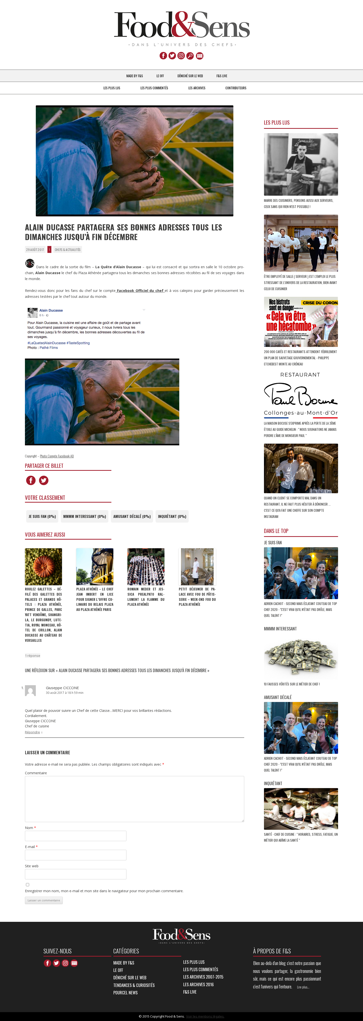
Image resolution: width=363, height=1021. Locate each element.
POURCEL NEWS (125, 992)
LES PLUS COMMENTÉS (154, 87)
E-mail (31, 846)
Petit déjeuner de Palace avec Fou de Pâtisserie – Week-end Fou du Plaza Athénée (197, 596)
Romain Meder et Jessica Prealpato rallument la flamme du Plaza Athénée (145, 596)
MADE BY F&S (134, 75)
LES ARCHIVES (196, 87)
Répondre (32, 732)
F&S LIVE (222, 75)
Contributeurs (235, 87)
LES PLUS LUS (111, 87)
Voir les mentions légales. (205, 1016)
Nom (30, 827)
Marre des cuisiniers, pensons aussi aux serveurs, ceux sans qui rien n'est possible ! (298, 203)
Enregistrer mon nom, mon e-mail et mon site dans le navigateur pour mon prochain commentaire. (104, 891)
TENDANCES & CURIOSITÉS (134, 985)
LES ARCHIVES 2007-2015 (203, 977)
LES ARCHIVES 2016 (198, 984)
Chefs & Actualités (68, 249)
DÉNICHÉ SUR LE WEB (190, 75)
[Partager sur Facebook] (31, 485)
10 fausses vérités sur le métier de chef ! (292, 683)
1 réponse (32, 655)
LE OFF (160, 75)
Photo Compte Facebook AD (57, 455)
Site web (32, 866)
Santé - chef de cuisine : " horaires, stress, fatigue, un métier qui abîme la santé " (301, 837)
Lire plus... (303, 986)
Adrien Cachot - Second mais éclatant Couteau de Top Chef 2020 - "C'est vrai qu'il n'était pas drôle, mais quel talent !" (300, 609)
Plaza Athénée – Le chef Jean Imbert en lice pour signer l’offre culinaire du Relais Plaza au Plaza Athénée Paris (94, 599)
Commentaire (36, 773)
